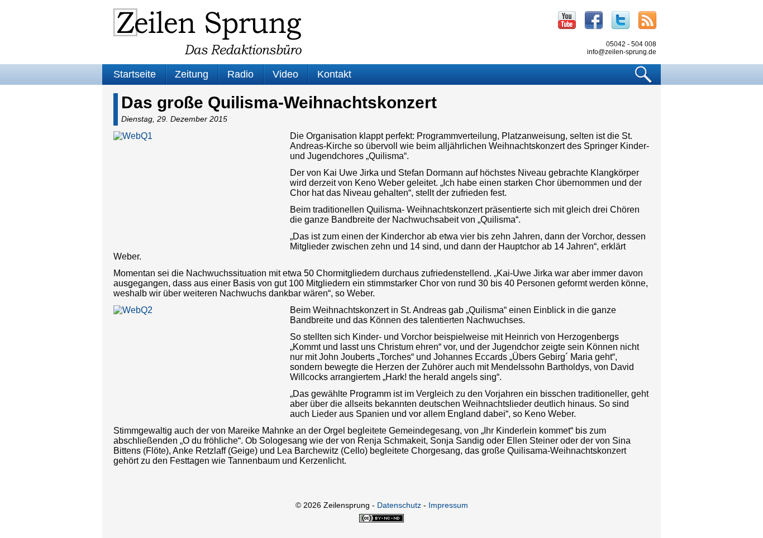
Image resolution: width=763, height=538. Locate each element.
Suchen (644, 74)
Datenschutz (399, 505)
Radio (240, 74)
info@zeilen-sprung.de (621, 52)
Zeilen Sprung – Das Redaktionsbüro (207, 31)
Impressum (448, 505)
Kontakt (334, 74)
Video (285, 74)
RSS (647, 20)
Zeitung (191, 74)
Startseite (134, 74)
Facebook (594, 20)
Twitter (621, 20)
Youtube (567, 20)
